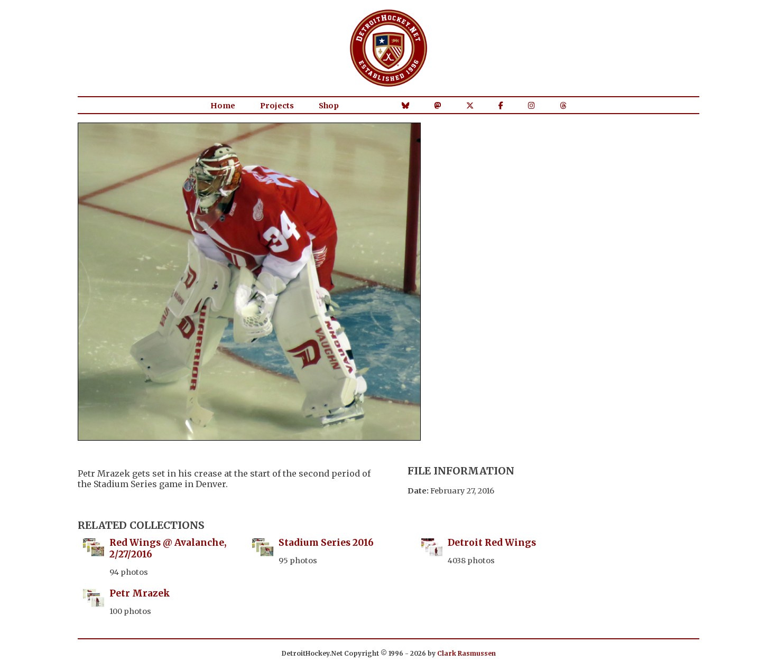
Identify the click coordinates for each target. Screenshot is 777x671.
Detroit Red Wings (492, 542)
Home (222, 105)
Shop (329, 105)
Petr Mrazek (139, 593)
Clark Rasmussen (466, 653)
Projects (277, 105)
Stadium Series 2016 (326, 542)
